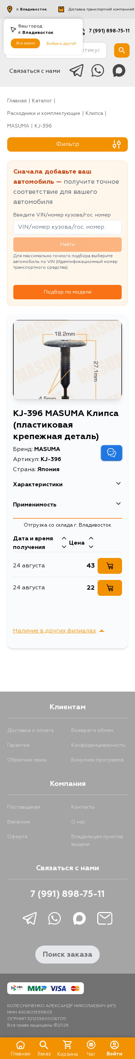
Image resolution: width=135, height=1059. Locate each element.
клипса (94, 113)
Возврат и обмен (92, 730)
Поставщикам (23, 807)
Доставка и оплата (30, 730)
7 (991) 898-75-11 (109, 31)
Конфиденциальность (98, 745)
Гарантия (18, 745)
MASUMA (18, 126)
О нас (78, 822)
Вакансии (18, 822)
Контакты (83, 807)
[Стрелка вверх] (64, 539)
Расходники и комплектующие (43, 113)
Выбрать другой (61, 43)
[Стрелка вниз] (64, 547)
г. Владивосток (32, 9)
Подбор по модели (67, 292)
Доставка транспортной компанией (101, 9)
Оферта (17, 836)
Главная (17, 101)
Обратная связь (27, 760)
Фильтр (67, 144)
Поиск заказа (67, 954)
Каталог (42, 101)
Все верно (25, 43)
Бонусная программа (97, 760)
